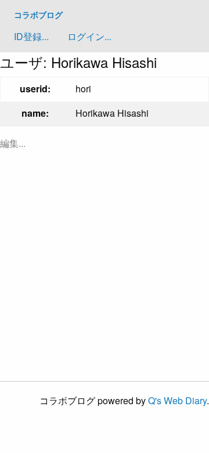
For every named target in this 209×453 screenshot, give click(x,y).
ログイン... (89, 36)
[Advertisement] (104, 264)
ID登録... (31, 36)
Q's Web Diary (177, 400)
